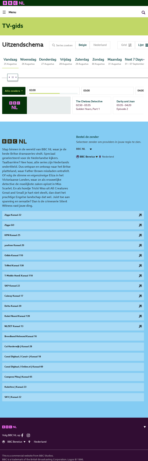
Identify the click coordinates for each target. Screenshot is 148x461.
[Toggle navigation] (143, 427)
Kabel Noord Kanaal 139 (17, 316)
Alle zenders (13, 91)
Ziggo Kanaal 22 (13, 215)
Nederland (100, 45)
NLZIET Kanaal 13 (14, 326)
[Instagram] (29, 435)
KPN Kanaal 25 (12, 235)
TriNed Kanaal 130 (14, 266)
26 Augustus (28, 61)
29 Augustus (82, 61)
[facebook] (23, 435)
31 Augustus (115, 61)
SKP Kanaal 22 (12, 286)
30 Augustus (98, 61)
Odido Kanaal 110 (14, 256)
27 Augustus (47, 61)
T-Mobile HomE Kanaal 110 (19, 276)
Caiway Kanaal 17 (14, 296)
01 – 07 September (134, 61)
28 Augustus (65, 61)
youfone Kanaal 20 (14, 245)
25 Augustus (10, 61)
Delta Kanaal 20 (13, 306)
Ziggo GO (9, 225)
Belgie (83, 45)
